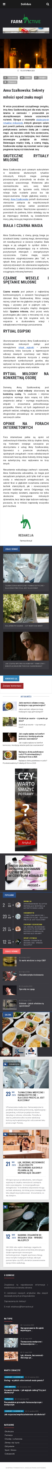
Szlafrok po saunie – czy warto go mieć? (24, 626)
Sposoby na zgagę (27, 989)
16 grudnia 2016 (26, 986)
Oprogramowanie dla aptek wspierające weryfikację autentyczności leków (35, 906)
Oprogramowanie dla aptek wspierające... (32, 1329)
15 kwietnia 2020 (23, 1399)
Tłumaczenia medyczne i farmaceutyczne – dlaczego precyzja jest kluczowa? (36, 917)
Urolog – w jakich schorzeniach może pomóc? (24, 1380)
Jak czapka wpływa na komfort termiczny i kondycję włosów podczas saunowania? (31, 736)
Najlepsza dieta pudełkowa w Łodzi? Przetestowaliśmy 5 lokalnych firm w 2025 (31, 754)
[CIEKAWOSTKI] (26, 1061)
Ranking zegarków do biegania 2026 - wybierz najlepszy (33, 943)
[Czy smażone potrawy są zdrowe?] (26, 769)
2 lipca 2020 (25, 972)
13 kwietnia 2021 (25, 1387)
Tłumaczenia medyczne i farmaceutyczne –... (31, 1343)
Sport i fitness (30, 938)
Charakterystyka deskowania (31, 975)
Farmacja (27, 901)
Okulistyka (9, 1432)
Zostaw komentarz (12, 686)
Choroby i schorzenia (33, 925)
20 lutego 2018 (26, 1000)
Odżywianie (9, 1446)
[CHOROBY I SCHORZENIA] (26, 1131)
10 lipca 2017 (25, 957)
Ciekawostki (29, 913)
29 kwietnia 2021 (33, 1377)
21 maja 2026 (27, 1352)
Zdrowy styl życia (12, 1443)
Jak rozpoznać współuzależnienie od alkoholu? (24, 1414)
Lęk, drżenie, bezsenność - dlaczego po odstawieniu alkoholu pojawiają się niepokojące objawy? (35, 930)
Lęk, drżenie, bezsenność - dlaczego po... (32, 1356)
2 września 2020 (28, 1325)
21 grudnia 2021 (33, 1411)
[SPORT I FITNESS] (26, 1203)
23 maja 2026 (27, 1338)
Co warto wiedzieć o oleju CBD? (32, 960)
